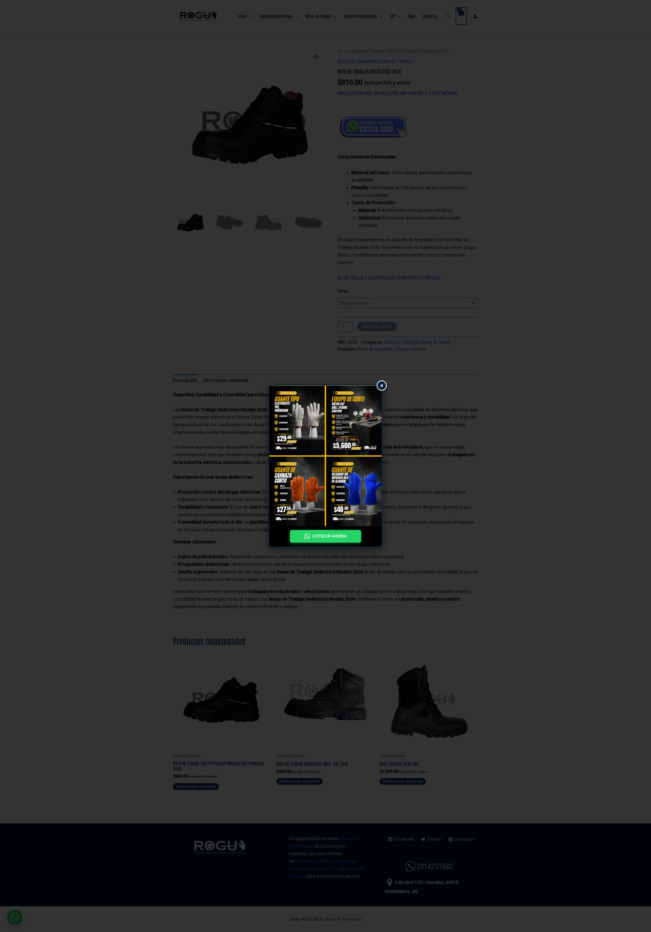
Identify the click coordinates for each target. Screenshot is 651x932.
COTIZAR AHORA (330, 536)
